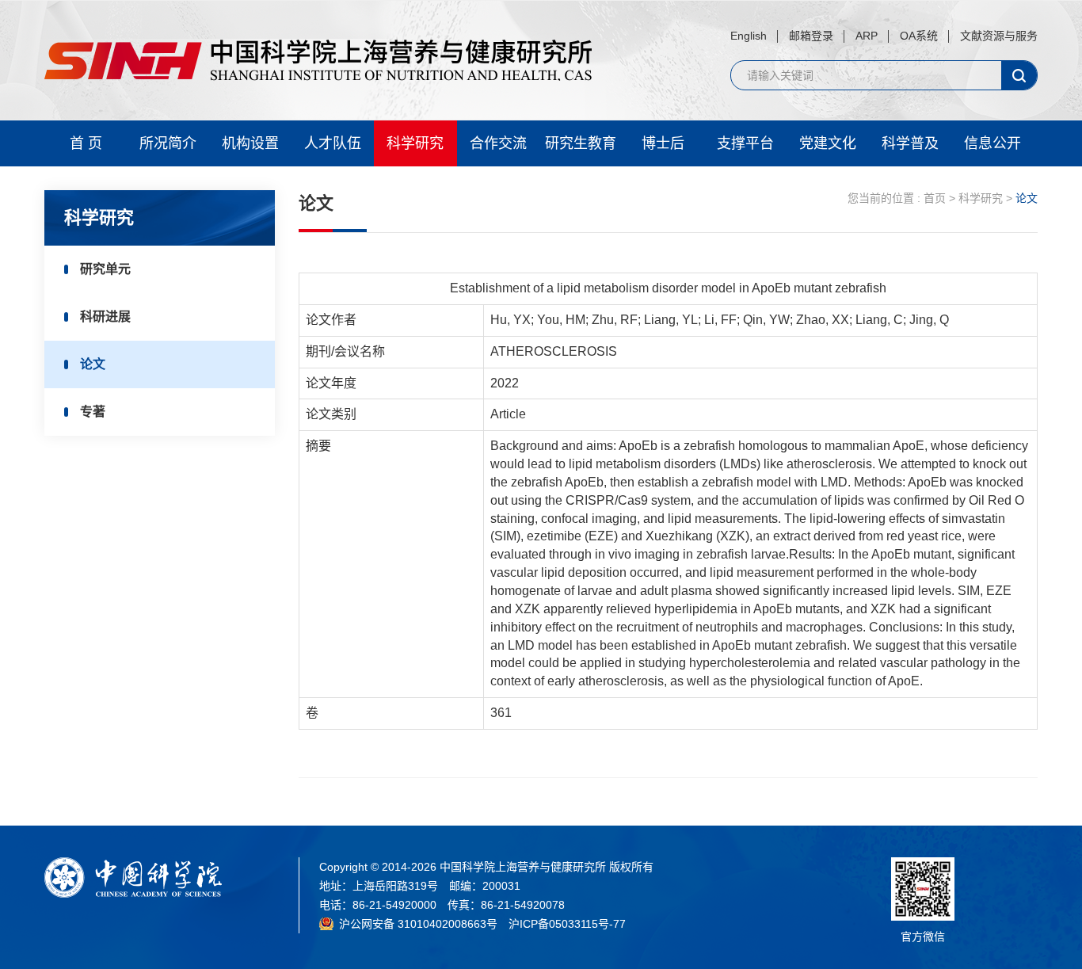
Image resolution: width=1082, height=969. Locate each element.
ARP (866, 35)
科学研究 (415, 143)
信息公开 (992, 143)
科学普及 (910, 143)
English (748, 35)
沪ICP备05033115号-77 (567, 923)
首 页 (86, 143)
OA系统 (919, 35)
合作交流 (498, 143)
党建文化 (827, 143)
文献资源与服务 (999, 35)
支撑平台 (745, 143)
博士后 (663, 143)
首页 (935, 198)
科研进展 (105, 316)
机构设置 (250, 143)
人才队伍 (332, 143)
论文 (92, 364)
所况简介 (167, 143)
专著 (92, 411)
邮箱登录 (811, 35)
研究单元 (105, 269)
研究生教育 (580, 143)
